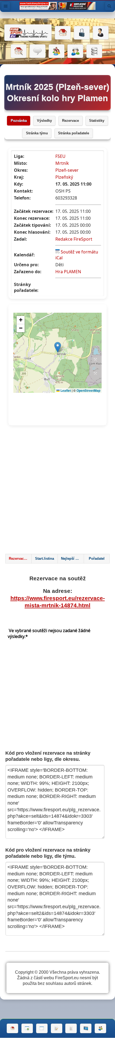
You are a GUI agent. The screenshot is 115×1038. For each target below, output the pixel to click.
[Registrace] (101, 33)
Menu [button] (5, 6)
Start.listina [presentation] (44, 559)
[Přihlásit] (82, 33)
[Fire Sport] (28, 32)
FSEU (60, 156)
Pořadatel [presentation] (97, 559)
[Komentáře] (37, 51)
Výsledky (44, 121)
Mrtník (62, 163)
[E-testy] (56, 51)
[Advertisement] (57, 491)
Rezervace (70, 121)
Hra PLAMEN (68, 272)
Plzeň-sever (67, 170)
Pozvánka (19, 121)
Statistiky (96, 121)
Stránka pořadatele (73, 133)
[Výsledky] (71, 1028)
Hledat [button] (109, 6)
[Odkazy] (18, 51)
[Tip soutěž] (100, 1028)
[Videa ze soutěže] (85, 1028)
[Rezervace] (56, 1028)
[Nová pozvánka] (27, 1028)
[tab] (18, 558)
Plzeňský (64, 177)
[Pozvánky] (42, 1028)
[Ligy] (94, 51)
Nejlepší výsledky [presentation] (72, 559)
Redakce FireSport (73, 239)
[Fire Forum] (75, 51)
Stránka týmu (37, 133)
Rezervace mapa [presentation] (20, 559)
